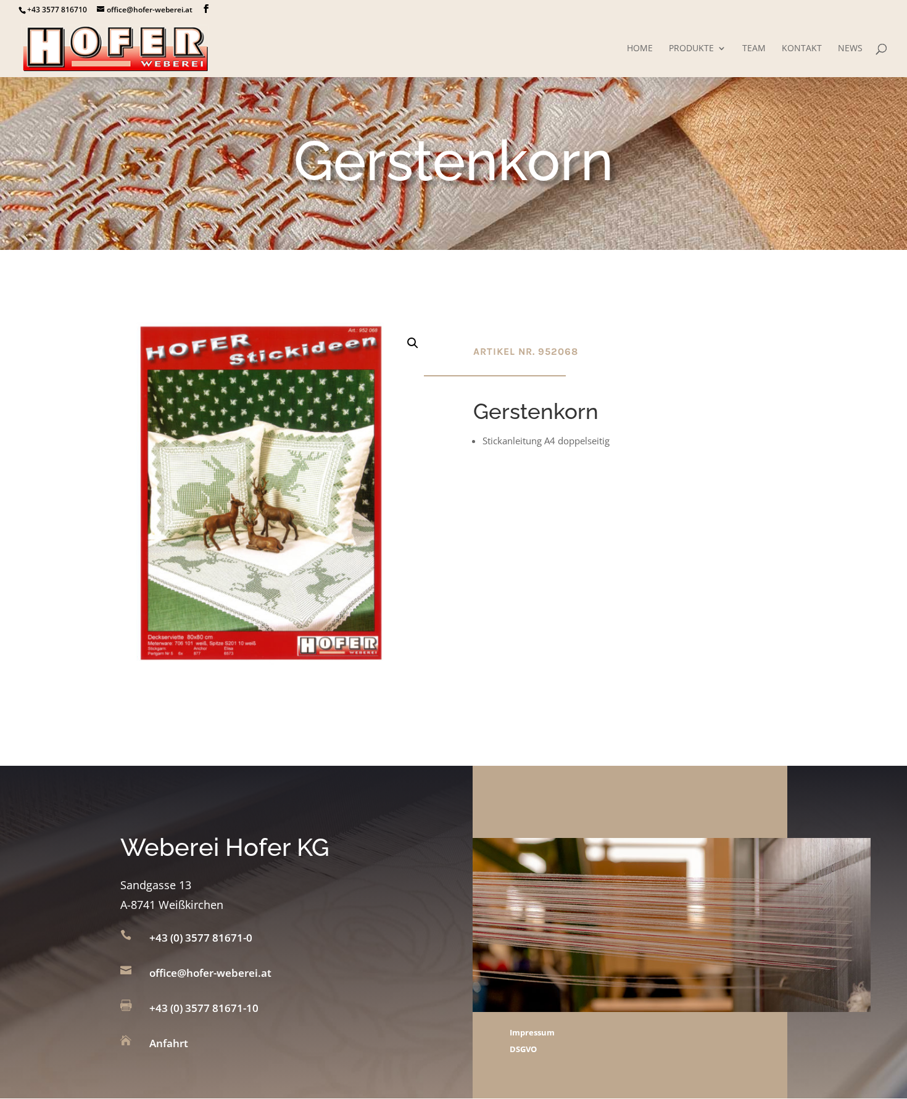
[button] (413, 343)
